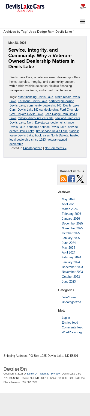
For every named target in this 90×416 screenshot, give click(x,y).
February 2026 (71, 213)
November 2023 (72, 272)
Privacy (55, 373)
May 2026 (68, 199)
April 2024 (68, 252)
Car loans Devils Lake (32, 101)
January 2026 (71, 218)
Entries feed (70, 322)
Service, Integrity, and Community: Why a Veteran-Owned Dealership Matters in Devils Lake (41, 58)
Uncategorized (32, 148)
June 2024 (69, 243)
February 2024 (71, 257)
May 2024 (68, 247)
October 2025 (71, 233)
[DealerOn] (15, 368)
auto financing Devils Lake (35, 97)
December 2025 (72, 223)
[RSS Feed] (63, 178)
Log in (66, 317)
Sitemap (44, 373)
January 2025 (71, 238)
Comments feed (72, 327)
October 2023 (71, 276)
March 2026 (70, 209)
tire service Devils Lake (52, 131)
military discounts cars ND (35, 118)
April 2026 (68, 204)
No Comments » (55, 148)
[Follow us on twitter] (80, 178)
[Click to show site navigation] (82, 22)
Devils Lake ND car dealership (38, 109)
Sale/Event (69, 297)
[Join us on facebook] (71, 178)
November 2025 (72, 228)
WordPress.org (72, 332)
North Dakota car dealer (42, 122)
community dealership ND (44, 105)
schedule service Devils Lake (46, 127)
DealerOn (32, 373)
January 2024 (71, 262)
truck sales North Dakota (51, 135)
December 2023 (72, 267)
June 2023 (69, 281)
